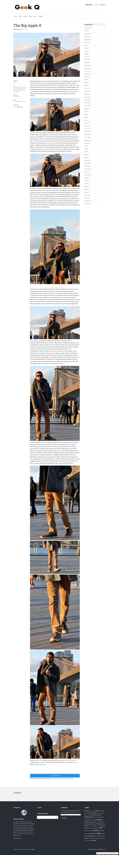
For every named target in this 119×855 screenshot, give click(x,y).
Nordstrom (98, 825)
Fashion (24, 87)
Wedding (88, 840)
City (92, 815)
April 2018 (86, 85)
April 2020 (86, 30)
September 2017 (87, 105)
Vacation (97, 838)
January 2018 (87, 94)
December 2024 (87, 27)
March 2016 (86, 157)
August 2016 (87, 143)
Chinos (103, 812)
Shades (18, 90)
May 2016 (86, 151)
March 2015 (86, 192)
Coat (100, 814)
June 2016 (86, 149)
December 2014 (87, 200)
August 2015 (87, 177)
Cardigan (90, 812)
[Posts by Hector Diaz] (14, 29)
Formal (89, 822)
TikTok (93, 4)
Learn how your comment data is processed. (62, 778)
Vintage (100, 838)
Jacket (94, 823)
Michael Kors (21, 88)
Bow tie (102, 810)
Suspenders (96, 836)
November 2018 (87, 68)
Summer (90, 836)
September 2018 (87, 74)
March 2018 (86, 88)
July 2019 (86, 45)
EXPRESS (89, 819)
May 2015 (86, 186)
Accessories (15, 87)
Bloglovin (97, 4)
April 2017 (86, 120)
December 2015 (87, 166)
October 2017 (87, 102)
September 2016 (87, 140)
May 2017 (86, 117)
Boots (100, 810)
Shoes (85, 833)
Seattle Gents (101, 830)
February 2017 (87, 125)
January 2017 (87, 128)
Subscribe (64, 807)
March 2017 (86, 123)
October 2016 (87, 137)
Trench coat (90, 838)
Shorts (88, 833)
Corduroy (20, 87)
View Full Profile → (17, 838)
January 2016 (87, 163)
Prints (85, 830)
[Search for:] (47, 817)
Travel (35, 16)
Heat (104, 822)
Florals (85, 822)
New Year (95, 825)
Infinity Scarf (15, 88)
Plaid (98, 828)
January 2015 (87, 197)
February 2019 (87, 59)
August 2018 (87, 76)
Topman (103, 836)
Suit (102, 833)
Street (95, 833)
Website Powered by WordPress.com (97, 849)
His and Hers (86, 823)
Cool (94, 817)
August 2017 (87, 108)
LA (104, 823)
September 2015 (87, 174)
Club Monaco (96, 814)
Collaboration (88, 817)
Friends (92, 822)
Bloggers (96, 810)
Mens (85, 825)
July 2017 (86, 111)
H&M (100, 822)
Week (91, 840)
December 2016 (87, 131)
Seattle (95, 830)
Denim (96, 817)
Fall (95, 820)
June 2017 (86, 114)
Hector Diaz (17, 29)
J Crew (97, 823)
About (20, 16)
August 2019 (87, 42)
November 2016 (87, 134)
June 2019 (86, 48)
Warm (103, 838)
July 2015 (86, 180)
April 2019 (86, 53)
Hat (102, 822)
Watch (14, 91)
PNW (101, 828)
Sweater (100, 836)
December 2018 (87, 65)
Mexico (88, 825)
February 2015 (87, 195)
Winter (17, 91)
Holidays (91, 823)
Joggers (101, 823)
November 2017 (87, 99)
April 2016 (86, 154)
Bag (91, 810)
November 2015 (87, 169)
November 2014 (87, 203)
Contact (25, 16)
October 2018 (87, 71)
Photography (94, 828)
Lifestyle (40, 16)
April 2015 (86, 189)
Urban (94, 838)
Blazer (93, 810)
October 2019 (87, 36)
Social (39, 807)
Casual (94, 813)
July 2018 (86, 79)
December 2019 (87, 33)
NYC (25, 88)
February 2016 (87, 160)
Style (30, 16)
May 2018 (86, 82)
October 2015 (87, 172)
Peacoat (15, 90)
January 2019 (87, 62)
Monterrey (91, 825)
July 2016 (86, 146)
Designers (100, 817)
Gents (95, 822)
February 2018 (87, 91)
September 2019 (87, 39)
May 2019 (86, 51)
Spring (91, 833)
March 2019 (86, 56)
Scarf (91, 830)
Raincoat (88, 830)
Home (15, 16)
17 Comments (55, 775)
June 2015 (86, 183)
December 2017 (87, 97)
